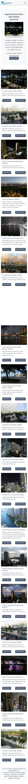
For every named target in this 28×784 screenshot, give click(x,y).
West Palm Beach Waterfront (12, 238)
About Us (17, 778)
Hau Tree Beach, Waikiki (11, 199)
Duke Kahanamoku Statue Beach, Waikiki (11, 348)
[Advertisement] (14, 305)
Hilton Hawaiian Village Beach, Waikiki (13, 162)
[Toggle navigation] (25, 2)
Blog (5, 776)
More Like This (20, 100)
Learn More (6, 100)
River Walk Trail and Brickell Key (13, 530)
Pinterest (14, 774)
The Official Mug (13, 776)
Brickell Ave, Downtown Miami (13, 459)
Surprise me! (14, 58)
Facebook (7, 774)
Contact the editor (20, 772)
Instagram (21, 774)
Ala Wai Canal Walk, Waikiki (12, 91)
